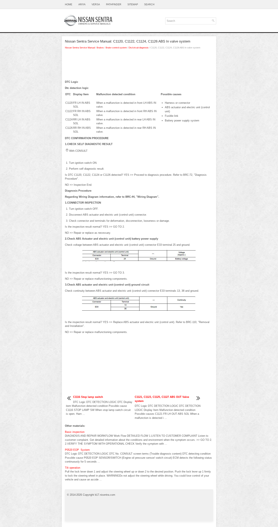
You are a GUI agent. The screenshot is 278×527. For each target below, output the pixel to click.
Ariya (81, 4)
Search (149, 4)
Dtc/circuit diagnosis (139, 47)
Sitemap (132, 4)
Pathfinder (113, 4)
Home (68, 4)
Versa (96, 4)
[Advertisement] (139, 65)
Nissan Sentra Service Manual (80, 47)
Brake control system (116, 47)
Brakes (100, 47)
